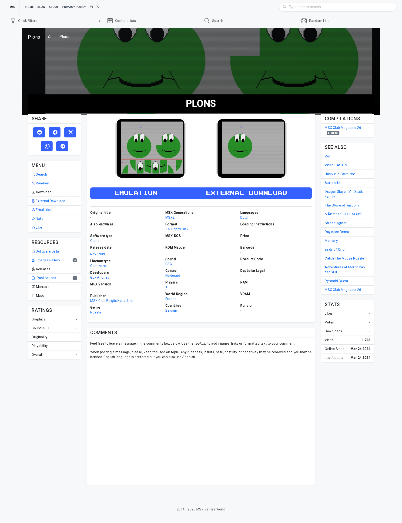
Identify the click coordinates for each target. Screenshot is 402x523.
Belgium (171, 310)
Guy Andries (99, 277)
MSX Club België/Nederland (112, 301)
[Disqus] (201, 421)
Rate (39, 218)
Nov (93, 254)
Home (29, 7)
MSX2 (170, 217)
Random (42, 183)
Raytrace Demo (337, 232)
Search (41, 174)
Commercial (99, 266)
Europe (171, 299)
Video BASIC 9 (336, 165)
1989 (101, 254)
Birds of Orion (335, 249)
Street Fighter (336, 223)
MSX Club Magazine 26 (343, 128)
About (54, 7)
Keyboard (172, 275)
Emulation (43, 210)
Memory (331, 241)
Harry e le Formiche (340, 174)
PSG (168, 264)
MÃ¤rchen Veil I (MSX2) (343, 214)
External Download (50, 201)
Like (38, 227)
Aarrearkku (333, 183)
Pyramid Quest (336, 281)
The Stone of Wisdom (342, 205)
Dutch (245, 217)
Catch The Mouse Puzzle (344, 258)
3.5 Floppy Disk (177, 229)
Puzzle (95, 312)
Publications (46, 278)
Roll (328, 156)
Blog (41, 7)
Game (95, 241)
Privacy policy (74, 7)
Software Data (47, 251)
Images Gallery (48, 260)
